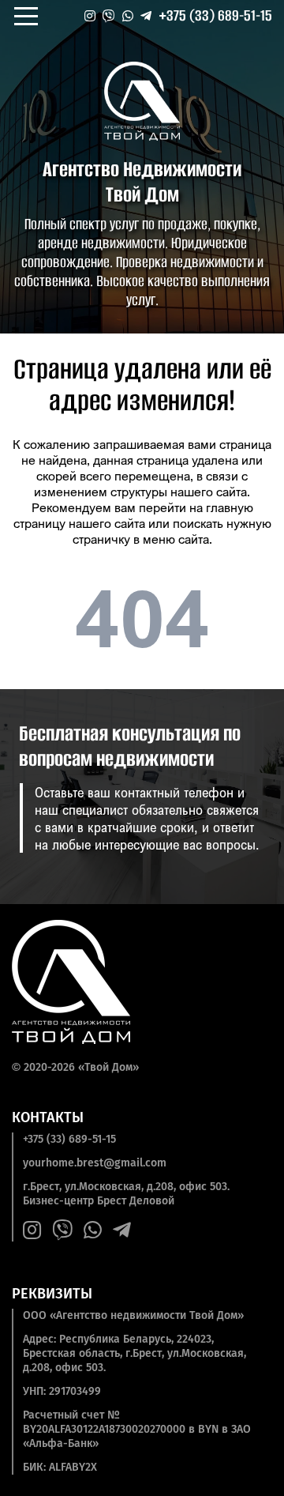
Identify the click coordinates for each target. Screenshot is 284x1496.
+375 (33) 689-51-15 (215, 15)
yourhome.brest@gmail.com (94, 1163)
